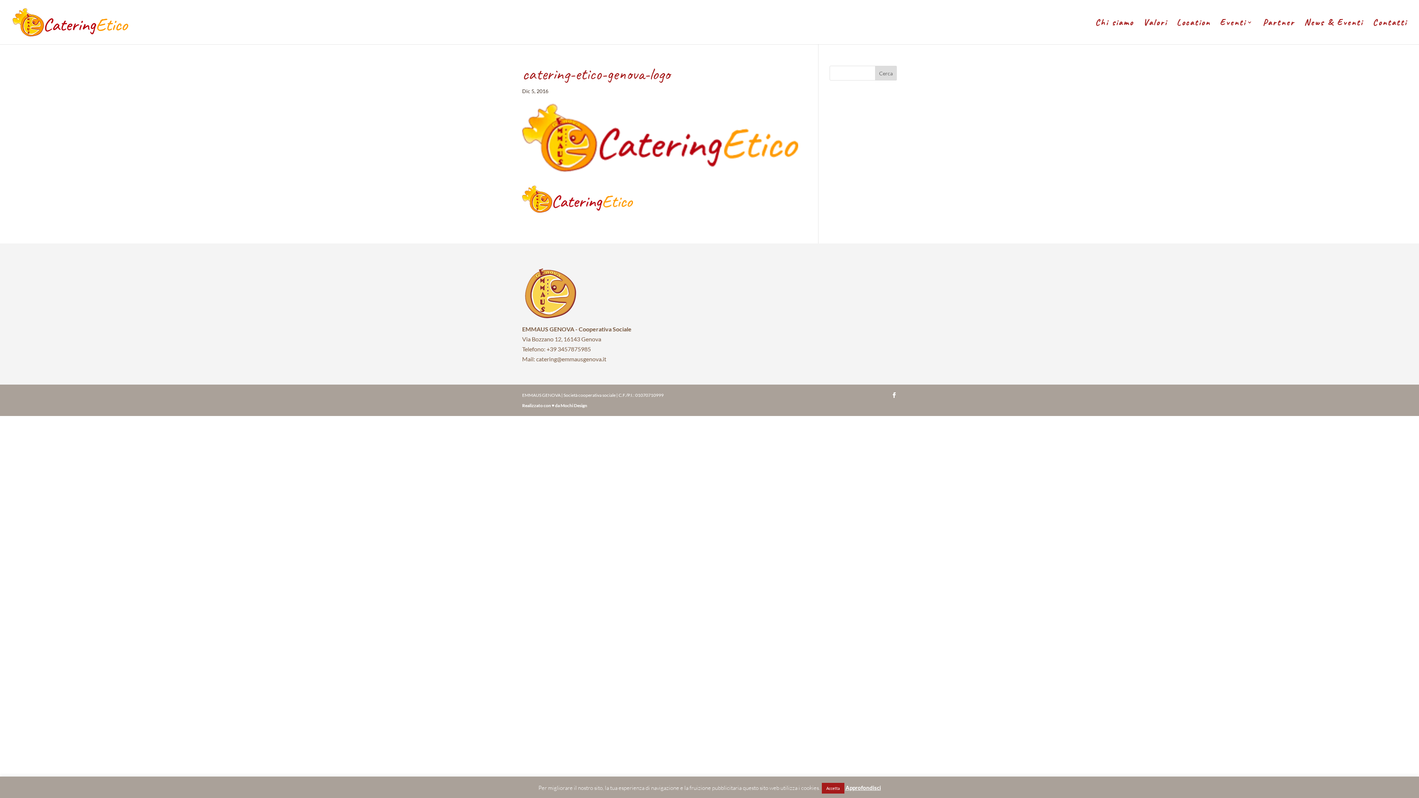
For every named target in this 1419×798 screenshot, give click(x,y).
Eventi (1233, 24)
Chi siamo (1114, 24)
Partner (1279, 24)
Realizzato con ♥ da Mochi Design (554, 405)
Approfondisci (863, 787)
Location (1194, 24)
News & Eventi (1333, 24)
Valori (1155, 24)
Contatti (1390, 24)
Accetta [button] (833, 788)
